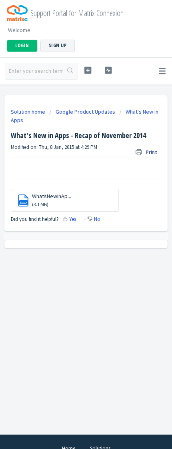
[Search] (70, 71)
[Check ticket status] (108, 70)
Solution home (28, 111)
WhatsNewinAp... (51, 196)
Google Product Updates (85, 111)
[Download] (71, 219)
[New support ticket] (88, 70)
